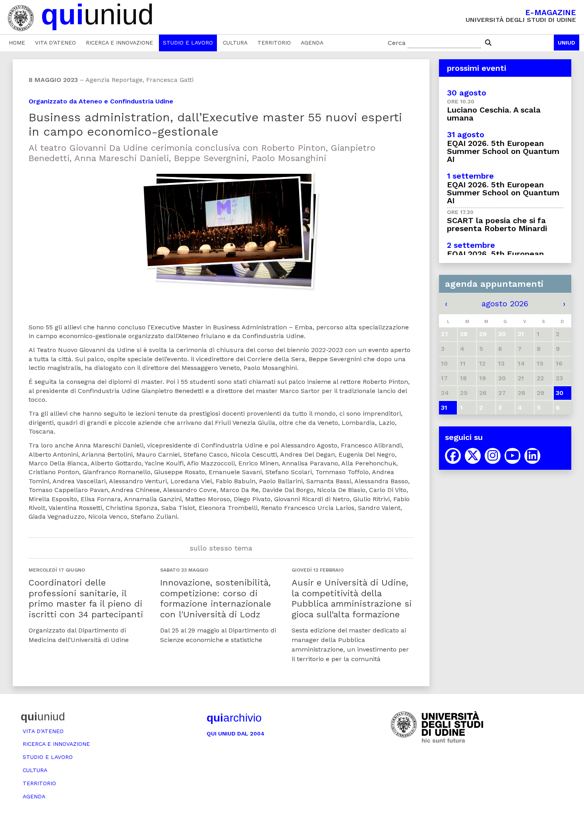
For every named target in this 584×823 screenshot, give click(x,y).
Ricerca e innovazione (119, 42)
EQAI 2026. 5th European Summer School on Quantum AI (503, 151)
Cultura (235, 42)
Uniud (566, 42)
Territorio (274, 42)
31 (444, 407)
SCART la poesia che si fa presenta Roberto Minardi (497, 224)
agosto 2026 (505, 303)
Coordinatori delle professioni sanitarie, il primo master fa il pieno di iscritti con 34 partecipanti (86, 598)
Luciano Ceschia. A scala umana (494, 114)
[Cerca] (488, 43)
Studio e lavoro (188, 42)
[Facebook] (453, 456)
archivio (234, 718)
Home (17, 42)
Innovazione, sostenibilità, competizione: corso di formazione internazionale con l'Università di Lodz (215, 598)
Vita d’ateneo (55, 42)
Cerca (397, 43)
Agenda (312, 42)
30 (559, 393)
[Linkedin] (532, 456)
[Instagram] (493, 456)
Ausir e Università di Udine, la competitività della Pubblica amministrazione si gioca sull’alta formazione (352, 598)
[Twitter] (473, 456)
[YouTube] (512, 456)
